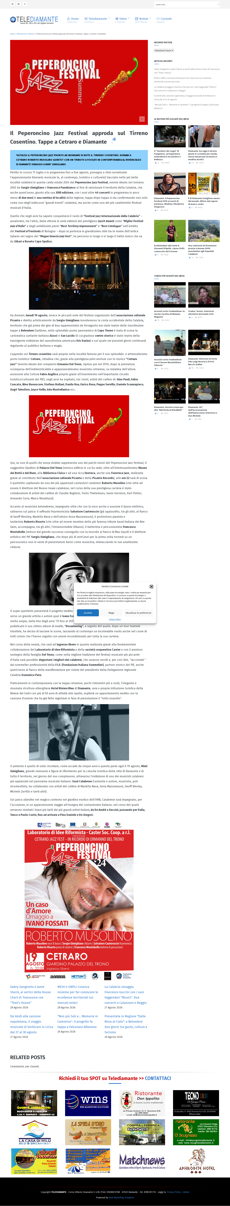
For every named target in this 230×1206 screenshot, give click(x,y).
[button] (151, 586)
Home (73, 20)
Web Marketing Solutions (121, 1197)
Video (121, 20)
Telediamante (95, 20)
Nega (111, 612)
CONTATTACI (158, 1078)
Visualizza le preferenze (138, 612)
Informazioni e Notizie (25, 34)
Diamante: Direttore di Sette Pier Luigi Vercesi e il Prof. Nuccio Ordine (202, 362)
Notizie (141, 20)
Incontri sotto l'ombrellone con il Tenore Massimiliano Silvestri (168, 362)
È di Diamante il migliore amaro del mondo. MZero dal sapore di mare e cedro (204, 201)
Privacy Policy (115, 620)
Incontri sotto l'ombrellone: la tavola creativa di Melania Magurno (169, 314)
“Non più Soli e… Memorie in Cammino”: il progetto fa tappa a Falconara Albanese (77, 1021)
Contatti (164, 20)
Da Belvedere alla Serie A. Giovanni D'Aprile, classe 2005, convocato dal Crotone (169, 248)
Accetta (88, 612)
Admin (186, 1192)
